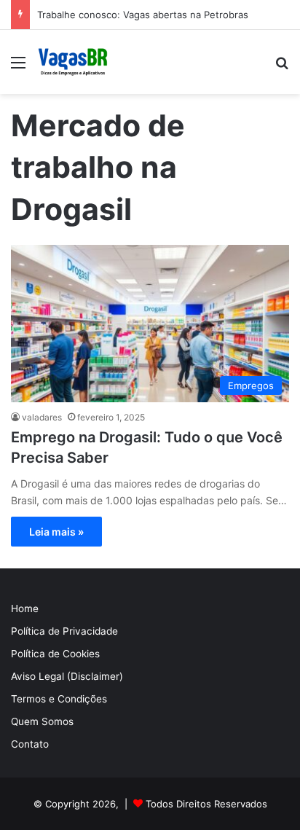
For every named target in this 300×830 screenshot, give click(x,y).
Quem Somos (42, 721)
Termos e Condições (59, 699)
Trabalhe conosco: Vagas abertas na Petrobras (142, 14)
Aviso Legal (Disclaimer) (67, 676)
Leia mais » (56, 531)
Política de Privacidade (64, 631)
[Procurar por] (282, 67)
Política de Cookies (55, 653)
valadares (42, 417)
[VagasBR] (72, 62)
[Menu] (18, 67)
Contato (30, 744)
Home (25, 608)
